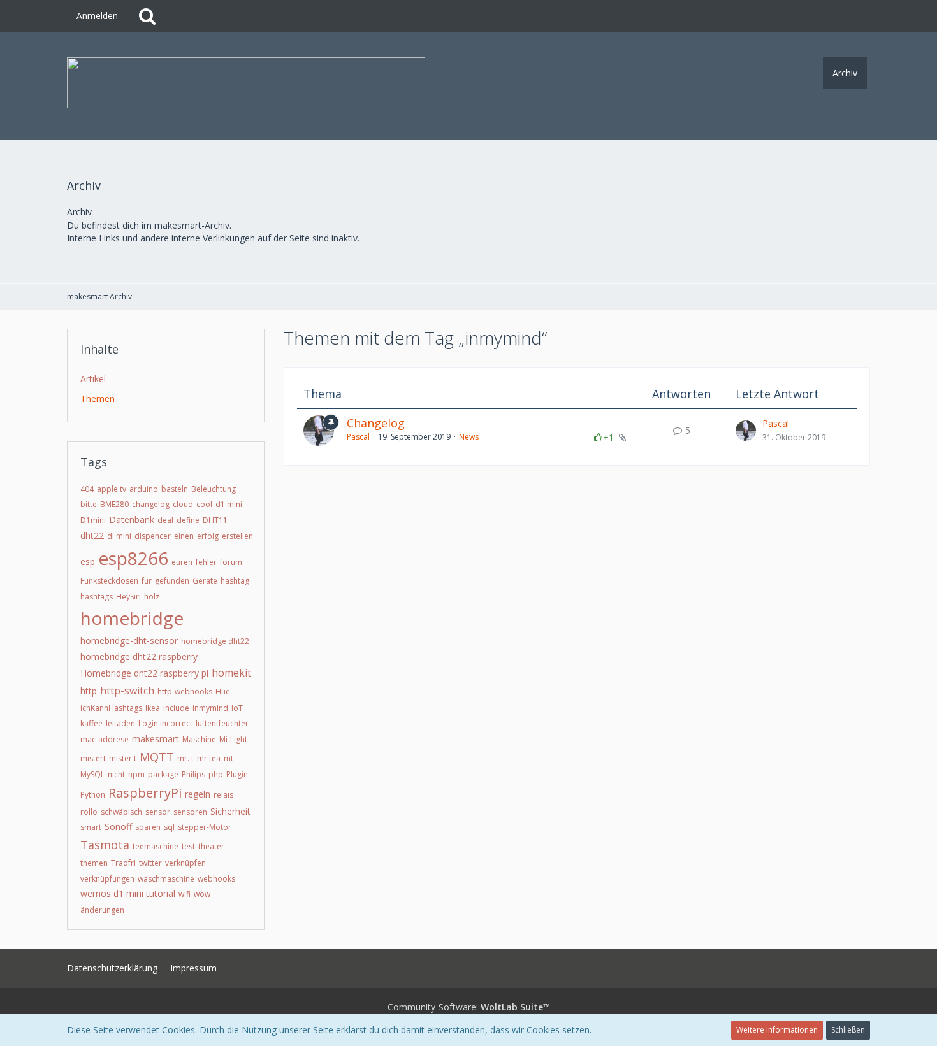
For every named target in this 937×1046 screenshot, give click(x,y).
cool (204, 504)
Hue (222, 691)
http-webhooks (184, 691)
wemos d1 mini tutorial (127, 893)
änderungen (102, 910)
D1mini (93, 520)
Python (92, 794)
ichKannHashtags (111, 708)
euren (181, 562)
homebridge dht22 (215, 641)
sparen (148, 827)
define (188, 520)
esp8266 (133, 558)
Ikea (152, 708)
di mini (119, 536)
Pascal (358, 436)
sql (169, 827)
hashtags (96, 596)
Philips (193, 774)
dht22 (92, 535)
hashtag (235, 580)
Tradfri (123, 862)
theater (211, 846)
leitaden (120, 723)
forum (231, 562)
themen (94, 862)
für (147, 580)
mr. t (185, 758)
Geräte (204, 580)
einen (184, 536)
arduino (143, 489)
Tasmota (104, 844)
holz (151, 596)
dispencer (152, 536)
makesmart (155, 739)
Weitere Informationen (777, 1029)
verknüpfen (185, 862)
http (88, 691)
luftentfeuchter (222, 723)
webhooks (216, 878)
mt (228, 758)
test (188, 846)
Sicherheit (230, 811)
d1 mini (228, 504)
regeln (197, 794)
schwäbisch (121, 811)
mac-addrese (104, 739)
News (469, 436)
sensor (157, 811)
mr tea (209, 758)
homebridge (132, 618)
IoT (237, 708)
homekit (231, 673)
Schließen (848, 1029)
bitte (88, 504)
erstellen (237, 536)
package (163, 774)
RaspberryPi (145, 792)
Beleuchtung (213, 489)
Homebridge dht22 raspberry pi (144, 673)
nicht (116, 774)
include (176, 708)
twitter (150, 862)
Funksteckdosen (109, 580)
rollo (89, 811)
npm (136, 774)
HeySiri (128, 596)
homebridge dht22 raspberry (139, 656)
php (215, 774)
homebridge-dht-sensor (129, 640)
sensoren (190, 811)
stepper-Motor (204, 827)
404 (87, 489)
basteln (174, 489)
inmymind (210, 708)
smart (90, 827)
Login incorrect (165, 723)
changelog (151, 504)
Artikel (93, 379)
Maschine (199, 739)
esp (87, 561)
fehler (206, 562)
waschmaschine (166, 878)
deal (165, 520)
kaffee (91, 723)
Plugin (237, 774)
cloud (183, 504)
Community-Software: (469, 1007)
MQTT (157, 756)
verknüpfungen (107, 878)
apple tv (111, 489)
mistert (93, 758)
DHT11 (215, 520)
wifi (184, 894)
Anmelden (97, 16)
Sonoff (118, 826)
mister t (122, 758)
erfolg (208, 536)
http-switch (127, 691)
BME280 (114, 504)
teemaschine (155, 846)
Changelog (376, 423)
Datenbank (131, 519)
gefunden (172, 580)
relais (223, 794)
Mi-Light (233, 739)
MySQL (92, 774)
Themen (97, 398)
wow (202, 894)
